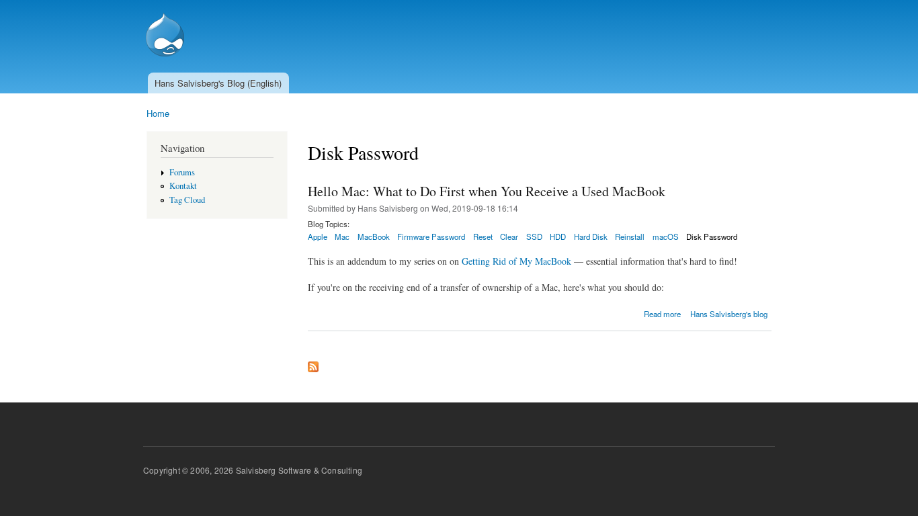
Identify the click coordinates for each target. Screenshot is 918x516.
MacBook (374, 236)
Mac (342, 236)
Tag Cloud (187, 200)
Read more (662, 313)
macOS (666, 236)
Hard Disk (591, 236)
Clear (509, 236)
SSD (534, 236)
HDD (558, 236)
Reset (483, 236)
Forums (182, 172)
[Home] (166, 36)
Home (158, 113)
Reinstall (629, 236)
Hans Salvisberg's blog (728, 313)
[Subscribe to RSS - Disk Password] (313, 363)
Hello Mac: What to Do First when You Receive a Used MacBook (486, 191)
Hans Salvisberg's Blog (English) (218, 83)
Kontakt (183, 185)
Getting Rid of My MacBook (516, 261)
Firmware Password (431, 236)
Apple (317, 236)
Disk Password (711, 236)
